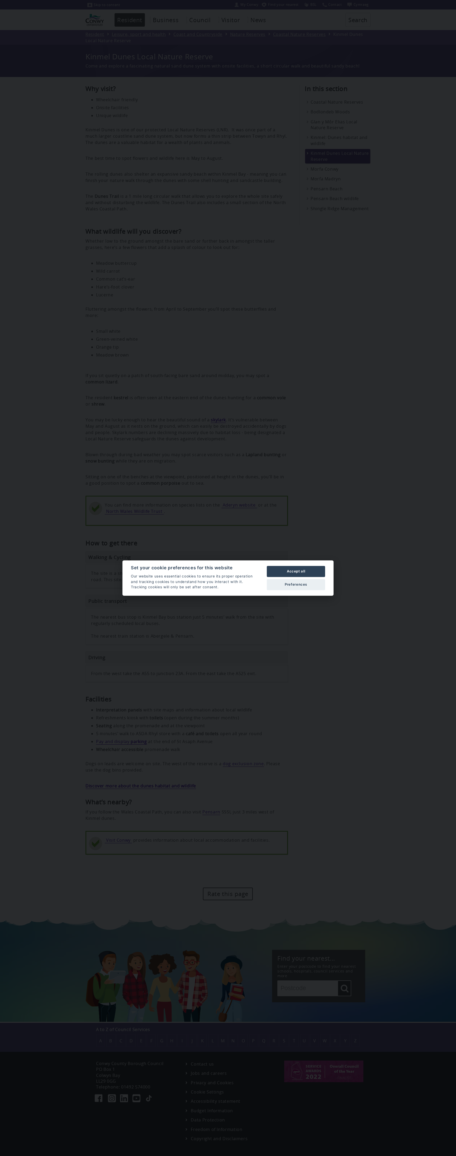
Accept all (296, 571)
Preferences (296, 584)
